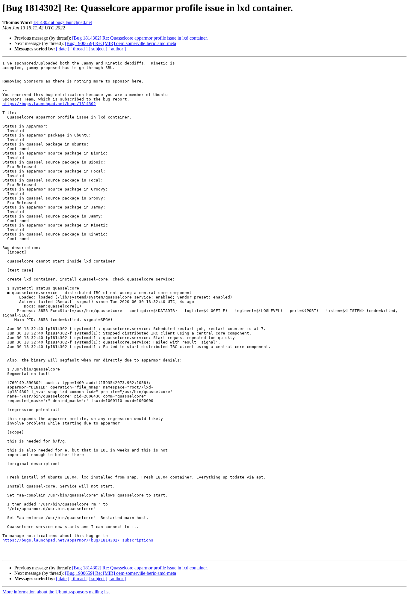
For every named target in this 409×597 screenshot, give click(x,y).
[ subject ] (98, 48)
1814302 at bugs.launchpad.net (62, 22)
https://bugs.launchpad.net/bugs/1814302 (49, 103)
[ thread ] (78, 48)
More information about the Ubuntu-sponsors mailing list (56, 591)
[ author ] (117, 48)
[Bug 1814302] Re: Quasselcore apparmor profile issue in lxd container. (140, 37)
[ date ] (62, 48)
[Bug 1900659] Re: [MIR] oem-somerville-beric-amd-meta (120, 43)
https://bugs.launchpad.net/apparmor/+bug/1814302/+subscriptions (77, 540)
